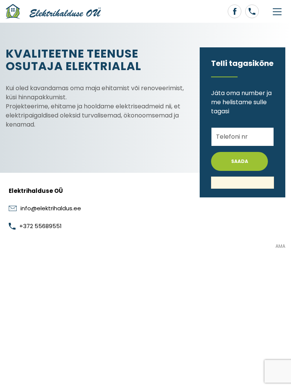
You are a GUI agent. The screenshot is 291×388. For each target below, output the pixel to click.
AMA (280, 246)
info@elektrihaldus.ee (50, 208)
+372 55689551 (40, 226)
